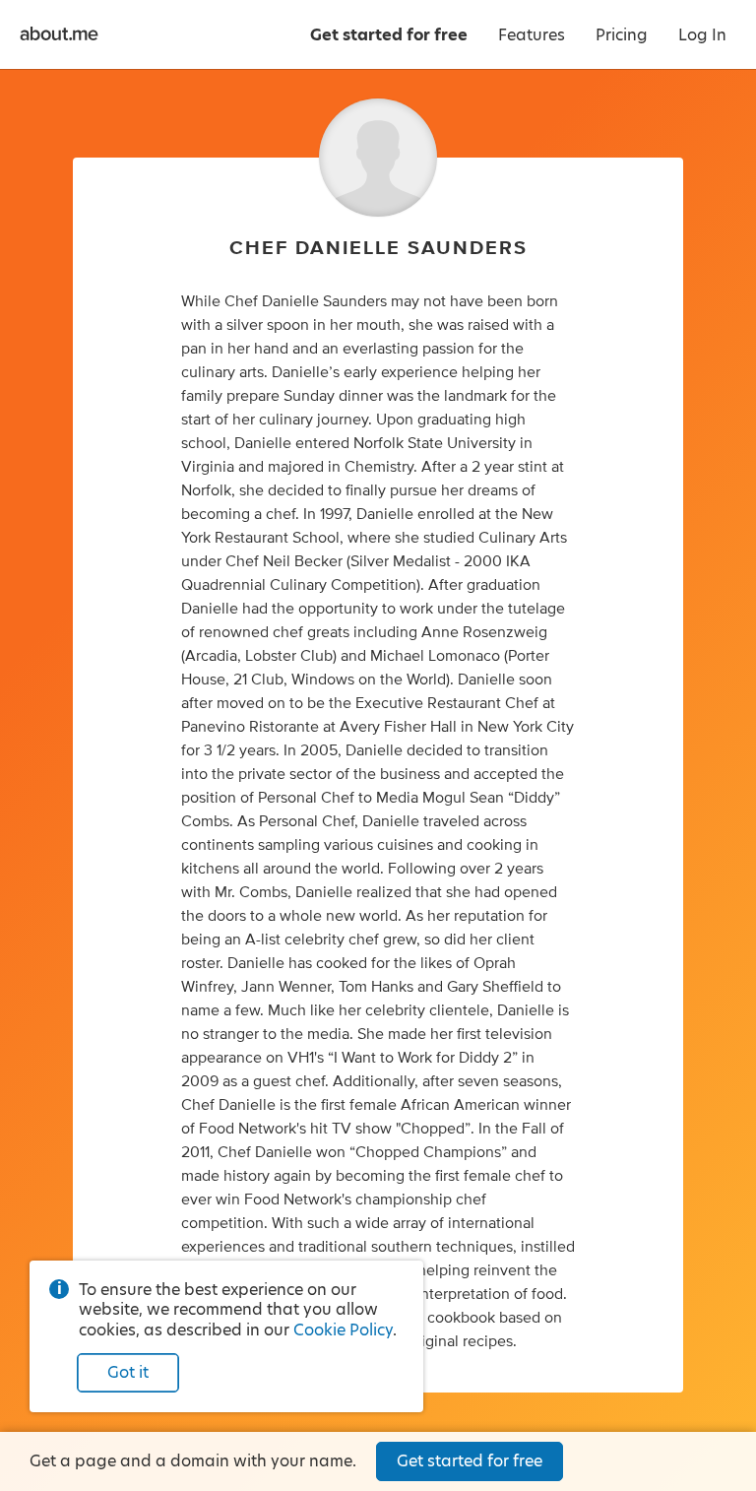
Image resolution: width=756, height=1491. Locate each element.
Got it (128, 1372)
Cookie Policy (343, 1330)
